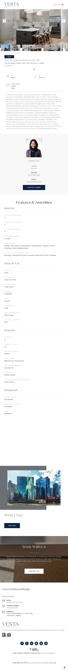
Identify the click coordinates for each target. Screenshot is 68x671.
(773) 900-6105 (34, 175)
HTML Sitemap (49, 663)
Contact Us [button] (34, 571)
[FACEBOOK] (22, 643)
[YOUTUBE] (36, 643)
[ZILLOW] (41, 643)
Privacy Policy (35, 663)
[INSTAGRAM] (27, 643)
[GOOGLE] (46, 643)
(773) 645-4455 (12, 608)
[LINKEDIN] (31, 643)
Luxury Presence (48, 653)
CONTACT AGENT (34, 187)
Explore (12, 525)
